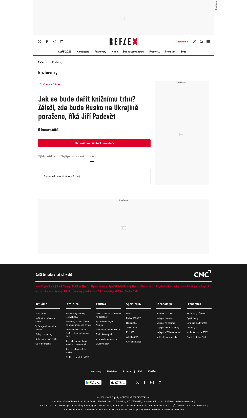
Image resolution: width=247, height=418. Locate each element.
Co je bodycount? (43, 343)
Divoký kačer (102, 343)
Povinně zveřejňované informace (168, 409)
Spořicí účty (192, 318)
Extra (183, 51)
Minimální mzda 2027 (197, 332)
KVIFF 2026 (64, 51)
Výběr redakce (46, 156)
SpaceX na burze (164, 313)
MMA (128, 313)
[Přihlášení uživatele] (194, 41)
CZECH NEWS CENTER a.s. (135, 397)
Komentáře (83, 51)
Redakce (112, 371)
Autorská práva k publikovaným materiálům (60, 405)
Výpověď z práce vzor (106, 339)
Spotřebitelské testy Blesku (124, 286)
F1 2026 (130, 332)
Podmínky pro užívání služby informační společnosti (109, 405)
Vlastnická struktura (73, 409)
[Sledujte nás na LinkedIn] (61, 41)
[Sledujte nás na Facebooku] (47, 41)
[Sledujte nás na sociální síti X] (39, 41)
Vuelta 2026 (131, 291)
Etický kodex (143, 409)
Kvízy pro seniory (44, 334)
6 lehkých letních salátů (77, 357)
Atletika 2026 (132, 337)
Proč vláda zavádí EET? (108, 329)
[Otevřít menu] (208, 41)
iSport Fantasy (99, 286)
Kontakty (96, 371)
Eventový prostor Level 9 (86, 291)
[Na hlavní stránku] (124, 41)
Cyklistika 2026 (133, 341)
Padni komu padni (133, 51)
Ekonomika (194, 304)
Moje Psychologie (44, 286)
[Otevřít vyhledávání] (201, 41)
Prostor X (154, 51)
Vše (92, 156)
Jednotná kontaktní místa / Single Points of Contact (110, 409)
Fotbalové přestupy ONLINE (57, 291)
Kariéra (152, 371)
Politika (101, 304)
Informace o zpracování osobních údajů (156, 405)
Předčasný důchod (196, 313)
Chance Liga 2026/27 (112, 291)
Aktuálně (41, 304)
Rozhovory (100, 51)
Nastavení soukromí (196, 405)
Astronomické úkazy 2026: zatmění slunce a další (77, 333)
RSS (139, 371)
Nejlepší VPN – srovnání (168, 332)
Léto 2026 (72, 304)
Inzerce (127, 371)
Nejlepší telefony (164, 318)
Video (114, 51)
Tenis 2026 (131, 327)
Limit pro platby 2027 (197, 323)
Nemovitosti (147, 286)
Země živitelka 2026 (196, 337)
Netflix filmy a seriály (166, 337)
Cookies (181, 405)
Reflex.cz (42, 62)
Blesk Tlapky (63, 286)
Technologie (164, 304)
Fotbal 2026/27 (133, 318)
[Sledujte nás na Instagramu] (54, 41)
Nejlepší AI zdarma (165, 323)
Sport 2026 (133, 304)
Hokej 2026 (131, 323)
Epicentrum (41, 313)
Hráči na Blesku (80, 286)
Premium (170, 51)
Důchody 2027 (194, 327)
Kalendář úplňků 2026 (45, 339)
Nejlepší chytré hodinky (167, 327)
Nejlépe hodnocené (72, 156)
